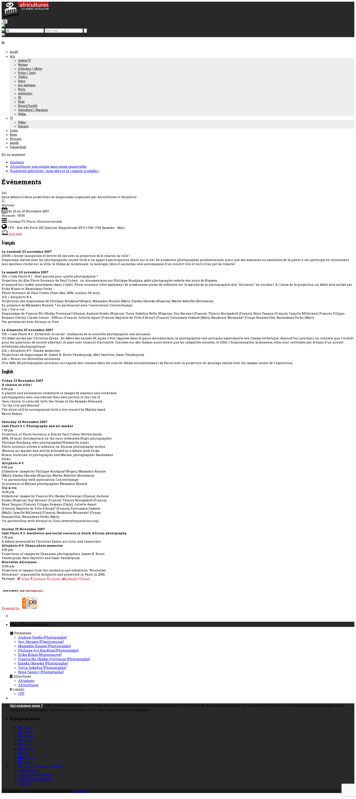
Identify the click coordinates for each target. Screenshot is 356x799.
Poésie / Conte (27, 73)
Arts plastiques (27, 85)
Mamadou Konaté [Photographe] (44, 646)
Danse (21, 81)
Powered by (12, 608)
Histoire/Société (27, 106)
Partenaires (27, 770)
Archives (81, 791)
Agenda (14, 143)
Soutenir (17, 162)
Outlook (33, 590)
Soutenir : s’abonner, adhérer (41, 766)
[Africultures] (25, 17)
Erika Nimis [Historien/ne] (40, 654)
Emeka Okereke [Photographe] (43, 663)
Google (22, 590)
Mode (21, 102)
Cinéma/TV (24, 60)
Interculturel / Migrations (33, 110)
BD (19, 97)
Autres (40, 590)
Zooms (14, 130)
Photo (21, 89)
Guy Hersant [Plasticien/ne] (41, 641)
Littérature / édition (30, 69)
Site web (15, 234)
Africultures (28, 685)
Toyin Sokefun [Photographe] (42, 667)
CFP (21, 693)
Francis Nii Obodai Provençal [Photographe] (54, 659)
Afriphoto (26, 680)
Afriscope (15, 139)
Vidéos (22, 122)
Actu (12, 56)
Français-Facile (18, 147)
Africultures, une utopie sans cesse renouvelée (48, 166)
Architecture (25, 93)
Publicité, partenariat (35, 779)
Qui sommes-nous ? (26, 705)
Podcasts (23, 126)
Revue (13, 135)
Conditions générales (35, 774)
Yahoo (28, 590)
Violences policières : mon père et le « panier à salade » (54, 171)
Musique (23, 64)
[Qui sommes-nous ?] (3, 35)
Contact (24, 783)
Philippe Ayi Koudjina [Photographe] (48, 650)
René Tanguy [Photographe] (41, 672)
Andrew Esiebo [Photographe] (42, 637)
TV (11, 118)
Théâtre (22, 77)
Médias (22, 114)
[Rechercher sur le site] (4, 21)
